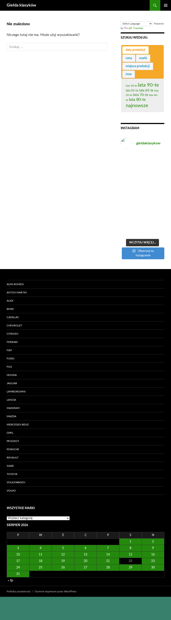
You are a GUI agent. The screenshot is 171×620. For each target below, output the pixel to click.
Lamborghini (16, 391)
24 (18, 567)
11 (40, 554)
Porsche (13, 449)
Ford (10, 358)
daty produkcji (135, 50)
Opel (10, 432)
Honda (12, 375)
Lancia (11, 399)
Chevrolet (14, 325)
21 (108, 561)
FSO (9, 366)
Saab (10, 465)
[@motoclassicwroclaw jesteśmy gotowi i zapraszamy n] (131, 229)
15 (130, 554)
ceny (129, 58)
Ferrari (12, 342)
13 (85, 554)
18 (40, 561)
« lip (10, 580)
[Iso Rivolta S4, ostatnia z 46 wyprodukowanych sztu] (131, 201)
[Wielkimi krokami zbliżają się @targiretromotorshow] (131, 160)
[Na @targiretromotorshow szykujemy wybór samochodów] (154, 187)
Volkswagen (16, 482)
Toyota (12, 474)
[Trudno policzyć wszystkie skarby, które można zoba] (131, 215)
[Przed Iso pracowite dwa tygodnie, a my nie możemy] (154, 174)
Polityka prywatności (19, 591)
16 (153, 554)
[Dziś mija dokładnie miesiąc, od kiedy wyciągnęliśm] (131, 174)
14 (108, 554)
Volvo (11, 490)
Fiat (9, 350)
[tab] (135, 50)
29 (130, 567)
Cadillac (13, 317)
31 (18, 574)
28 (108, 567)
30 (153, 567)
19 (63, 561)
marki (143, 58)
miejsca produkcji (138, 66)
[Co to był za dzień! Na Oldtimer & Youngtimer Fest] (154, 160)
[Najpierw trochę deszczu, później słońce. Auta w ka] (154, 215)
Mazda (11, 416)
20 (85, 561)
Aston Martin (17, 292)
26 (63, 567)
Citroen (12, 333)
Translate (138, 28)
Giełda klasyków (21, 5)
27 (85, 567)
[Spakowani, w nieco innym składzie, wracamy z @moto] (154, 201)
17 (18, 561)
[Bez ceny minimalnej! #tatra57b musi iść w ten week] (154, 229)
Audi (10, 300)
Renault (12, 457)
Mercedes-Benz (18, 424)
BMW (10, 309)
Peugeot (13, 441)
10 (18, 554)
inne (129, 74)
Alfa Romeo (15, 284)
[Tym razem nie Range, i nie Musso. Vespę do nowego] (131, 187)
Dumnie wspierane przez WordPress (55, 591)
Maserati (13, 408)
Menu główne (165, 5)
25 (40, 567)
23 (153, 561)
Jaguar (12, 383)
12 (63, 554)
